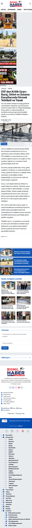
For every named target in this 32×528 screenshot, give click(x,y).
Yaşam (10, 487)
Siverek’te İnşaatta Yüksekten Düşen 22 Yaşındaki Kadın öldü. (7, 307)
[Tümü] (30, 357)
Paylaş (5, 144)
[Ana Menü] (2, 3)
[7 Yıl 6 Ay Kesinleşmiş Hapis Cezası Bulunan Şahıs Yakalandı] (24, 285)
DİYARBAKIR (11, 9)
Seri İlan (8, 498)
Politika (11, 464)
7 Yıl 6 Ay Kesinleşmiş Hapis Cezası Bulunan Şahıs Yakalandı (23, 292)
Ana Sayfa (9, 435)
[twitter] (12, 431)
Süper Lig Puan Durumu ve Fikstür (19, 519)
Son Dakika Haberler (15, 475)
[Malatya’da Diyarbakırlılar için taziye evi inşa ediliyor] (8, 285)
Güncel (10, 456)
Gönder (5, 348)
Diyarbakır (12, 447)
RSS (5, 420)
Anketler (9, 504)
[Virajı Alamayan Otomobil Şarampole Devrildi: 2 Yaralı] (24, 300)
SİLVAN (10, 473)
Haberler (3, 88)
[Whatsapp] (22, 387)
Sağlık (10, 471)
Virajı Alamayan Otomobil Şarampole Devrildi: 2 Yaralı (23, 307)
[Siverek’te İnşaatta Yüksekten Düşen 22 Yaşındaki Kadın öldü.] (8, 300)
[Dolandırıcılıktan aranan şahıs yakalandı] (24, 315)
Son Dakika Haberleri (8, 401)
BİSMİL (19, 9)
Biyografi (9, 502)
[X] (13, 387)
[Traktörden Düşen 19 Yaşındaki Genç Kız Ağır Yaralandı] (8, 315)
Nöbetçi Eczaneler (8, 392)
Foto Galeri (9, 489)
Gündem (11, 458)
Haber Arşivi (6, 403)
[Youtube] (19, 387)
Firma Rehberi (6, 410)
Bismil (10, 443)
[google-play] (20, 414)
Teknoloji (11, 481)
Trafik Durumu (7, 396)
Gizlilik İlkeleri (6, 408)
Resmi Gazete (13, 466)
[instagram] (17, 431)
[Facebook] (10, 387)
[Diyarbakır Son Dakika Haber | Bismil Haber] (16, 3)
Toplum (11, 483)
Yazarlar (8, 494)
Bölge (10, 88)
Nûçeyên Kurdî (13, 460)
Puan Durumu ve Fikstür (9, 398)
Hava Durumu (6, 394)
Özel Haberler (13, 462)
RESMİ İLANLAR (13, 468)
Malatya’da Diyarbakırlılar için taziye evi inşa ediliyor (8, 292)
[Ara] (30, 4)
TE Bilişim (20, 426)
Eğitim (10, 452)
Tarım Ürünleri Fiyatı (15, 479)
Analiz (10, 439)
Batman (11, 441)
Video (8, 492)
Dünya (10, 450)
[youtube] (22, 431)
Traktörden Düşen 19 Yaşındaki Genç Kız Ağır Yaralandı (8, 322)
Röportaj (9, 500)
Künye (14, 408)
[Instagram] (16, 387)
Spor (10, 477)
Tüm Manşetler (7, 400)
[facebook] (6, 431)
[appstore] (11, 414)
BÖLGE (3, 9)
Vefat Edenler (13, 485)
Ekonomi (11, 454)
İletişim (20, 408)
